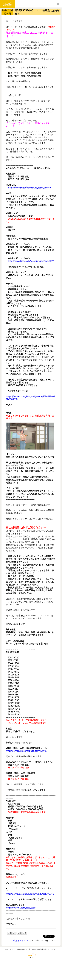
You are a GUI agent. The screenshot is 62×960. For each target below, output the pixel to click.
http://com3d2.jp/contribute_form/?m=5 (26, 751)
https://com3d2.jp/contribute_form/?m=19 (29, 187)
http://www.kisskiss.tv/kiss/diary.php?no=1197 (31, 261)
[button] (58, 3)
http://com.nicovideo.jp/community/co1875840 (30, 894)
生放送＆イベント (21, 940)
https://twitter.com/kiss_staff (20, 907)
